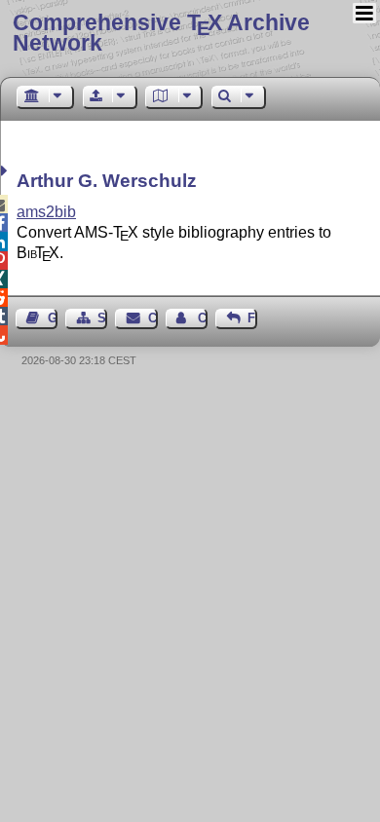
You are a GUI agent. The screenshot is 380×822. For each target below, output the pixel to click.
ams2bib (46, 212)
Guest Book (52, 318)
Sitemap (102, 318)
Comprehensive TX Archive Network (161, 33)
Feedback (252, 318)
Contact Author (203, 318)
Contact (152, 318)
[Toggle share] (6, 171)
